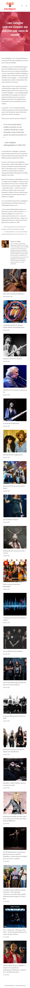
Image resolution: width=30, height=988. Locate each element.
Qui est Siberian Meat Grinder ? (13, 651)
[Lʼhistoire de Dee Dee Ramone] (15, 355)
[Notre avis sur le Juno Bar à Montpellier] (15, 581)
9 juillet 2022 (21, 145)
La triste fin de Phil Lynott (11, 423)
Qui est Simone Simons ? (10, 519)
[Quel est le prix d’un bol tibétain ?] (15, 290)
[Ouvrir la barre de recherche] (22, 5)
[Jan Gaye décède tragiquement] (15, 451)
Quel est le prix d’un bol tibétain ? (13, 294)
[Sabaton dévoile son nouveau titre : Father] (15, 482)
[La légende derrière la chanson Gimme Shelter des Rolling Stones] (15, 322)
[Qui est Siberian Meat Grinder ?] (15, 648)
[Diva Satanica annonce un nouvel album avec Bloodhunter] (15, 746)
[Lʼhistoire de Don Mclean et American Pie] (15, 386)
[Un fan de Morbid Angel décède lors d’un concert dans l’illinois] (15, 679)
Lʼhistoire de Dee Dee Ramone (12, 359)
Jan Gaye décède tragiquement (13, 455)
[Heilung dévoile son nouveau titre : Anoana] (15, 547)
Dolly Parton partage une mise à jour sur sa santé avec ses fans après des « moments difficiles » (15, 819)
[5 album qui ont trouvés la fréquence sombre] (15, 614)
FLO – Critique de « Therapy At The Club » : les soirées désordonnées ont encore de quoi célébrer (14, 932)
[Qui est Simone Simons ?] (15, 516)
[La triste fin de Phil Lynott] (15, 420)
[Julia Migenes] (10, 6)
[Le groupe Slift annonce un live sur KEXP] (15, 712)
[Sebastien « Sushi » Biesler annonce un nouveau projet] (15, 779)
